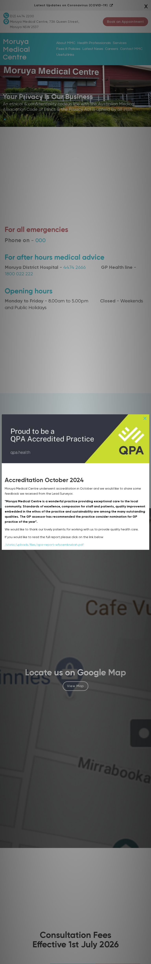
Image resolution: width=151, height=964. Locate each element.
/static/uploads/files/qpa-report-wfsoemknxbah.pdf (44, 545)
